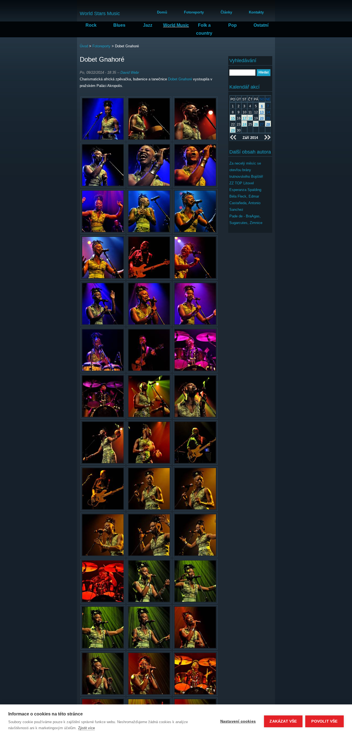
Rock (91, 25)
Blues (119, 25)
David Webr (129, 72)
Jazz (147, 25)
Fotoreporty (194, 12)
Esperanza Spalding (245, 190)
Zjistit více (86, 728)
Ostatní (261, 25)
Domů (162, 12)
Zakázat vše (283, 721)
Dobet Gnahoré (180, 79)
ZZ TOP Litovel (241, 183)
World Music (176, 25)
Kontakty (256, 12)
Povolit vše (324, 721)
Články (226, 12)
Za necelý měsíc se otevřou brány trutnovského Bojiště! (246, 170)
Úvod (84, 46)
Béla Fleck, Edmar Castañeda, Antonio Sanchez (244, 203)
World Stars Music (100, 13)
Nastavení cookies (238, 721)
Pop (232, 25)
